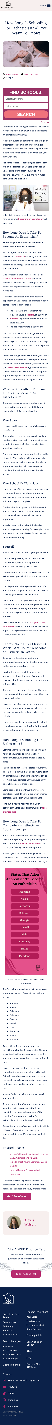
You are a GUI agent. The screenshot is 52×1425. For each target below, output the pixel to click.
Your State (8, 1346)
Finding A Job (34, 1335)
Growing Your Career (34, 1343)
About (30, 1351)
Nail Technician (10, 1334)
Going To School (12, 1364)
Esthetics (7, 1330)
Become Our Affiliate (33, 1366)
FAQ (28, 1357)
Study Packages (11, 1358)
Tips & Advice (10, 1350)
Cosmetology (9, 1322)
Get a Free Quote (16, 1196)
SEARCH (26, 114)
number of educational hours (17, 278)
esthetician (19, 256)
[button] (44, 5)
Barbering (8, 1326)
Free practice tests (12, 1354)
